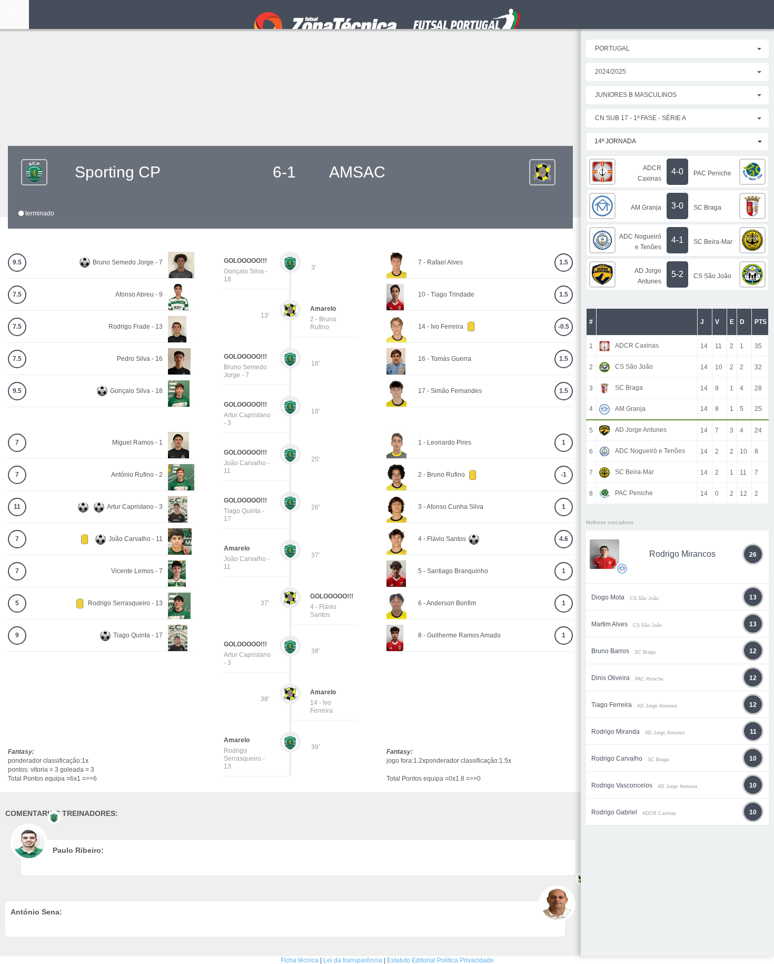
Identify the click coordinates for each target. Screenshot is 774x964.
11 (17, 506)
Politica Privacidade (465, 960)
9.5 (17, 262)
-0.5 (563, 326)
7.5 (17, 294)
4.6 (563, 539)
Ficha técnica (300, 960)
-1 (564, 474)
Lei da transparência (352, 960)
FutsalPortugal (387, 14)
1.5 (563, 262)
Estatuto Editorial (411, 960)
